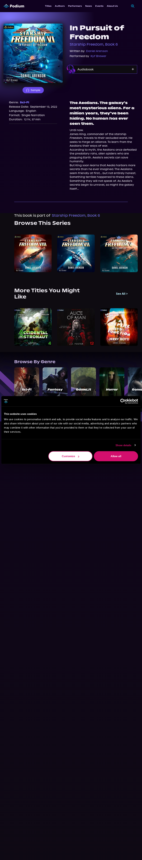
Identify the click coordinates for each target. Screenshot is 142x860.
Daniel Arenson (97, 51)
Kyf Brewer (98, 56)
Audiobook (85, 69)
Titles (48, 6)
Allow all (116, 456)
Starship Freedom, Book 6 (94, 44)
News (88, 6)
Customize (68, 456)
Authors (60, 6)
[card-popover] (33, 253)
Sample (35, 90)
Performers (75, 6)
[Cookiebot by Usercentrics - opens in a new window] (123, 401)
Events (99, 6)
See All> (122, 294)
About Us (112, 6)
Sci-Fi (24, 102)
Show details (123, 445)
